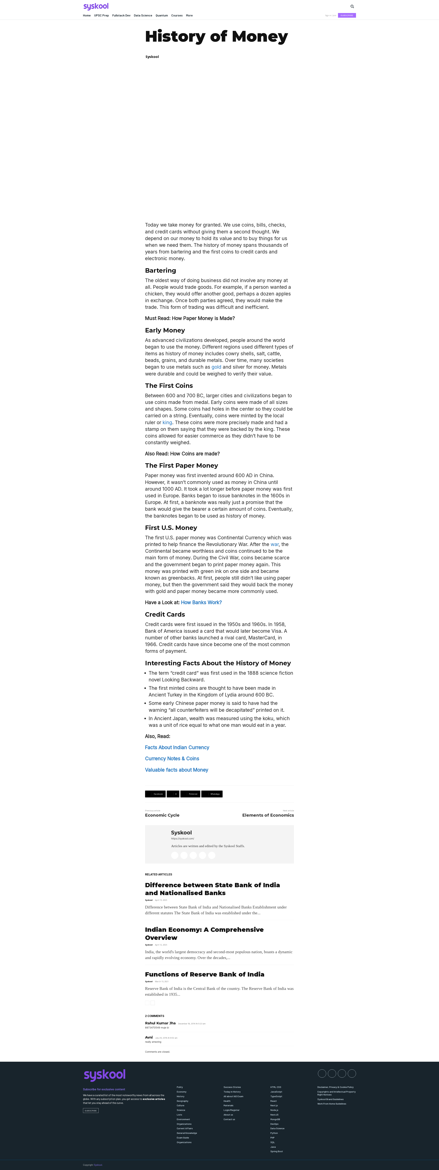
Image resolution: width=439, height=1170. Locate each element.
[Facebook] (174, 855)
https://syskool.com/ (182, 838)
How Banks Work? (201, 602)
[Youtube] (211, 855)
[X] (202, 855)
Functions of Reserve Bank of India (204, 974)
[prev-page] (147, 1003)
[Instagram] (184, 855)
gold (217, 367)
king (167, 422)
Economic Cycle (162, 815)
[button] (352, 6)
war (275, 544)
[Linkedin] (193, 855)
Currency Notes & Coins (172, 758)
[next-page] (153, 1003)
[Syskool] (149, 7)
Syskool (152, 56)
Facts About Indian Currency (177, 747)
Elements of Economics (268, 815)
